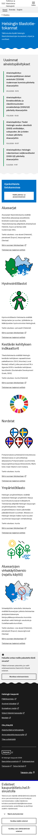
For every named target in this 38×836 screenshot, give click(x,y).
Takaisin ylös (26, 772)
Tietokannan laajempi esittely (13, 250)
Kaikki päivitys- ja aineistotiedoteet (19, 196)
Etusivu (6, 15)
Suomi (5, 10)
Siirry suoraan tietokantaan (14, 245)
